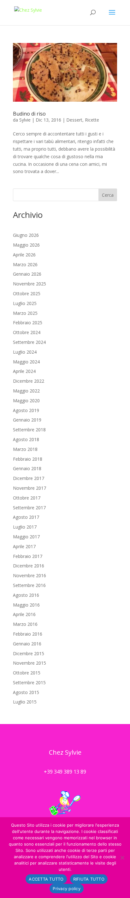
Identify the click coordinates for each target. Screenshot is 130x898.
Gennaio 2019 (27, 420)
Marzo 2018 (25, 449)
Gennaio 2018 (27, 468)
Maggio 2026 (26, 245)
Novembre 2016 (29, 575)
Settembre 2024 (29, 342)
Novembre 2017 (29, 488)
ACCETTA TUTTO (46, 879)
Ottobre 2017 (26, 498)
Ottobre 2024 (26, 332)
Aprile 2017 (24, 546)
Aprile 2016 (24, 614)
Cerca (108, 195)
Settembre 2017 (29, 508)
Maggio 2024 (26, 362)
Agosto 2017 (26, 517)
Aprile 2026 (24, 255)
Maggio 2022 (26, 391)
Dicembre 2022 (28, 381)
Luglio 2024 (25, 352)
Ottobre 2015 (26, 673)
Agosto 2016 (26, 595)
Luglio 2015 (25, 702)
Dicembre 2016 (28, 566)
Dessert (74, 120)
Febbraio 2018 (27, 459)
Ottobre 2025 (26, 293)
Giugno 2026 (26, 235)
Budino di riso (29, 113)
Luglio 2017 (25, 527)
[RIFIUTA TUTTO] (122, 857)
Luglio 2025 (25, 303)
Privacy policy (66, 888)
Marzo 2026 (25, 264)
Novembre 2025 (29, 284)
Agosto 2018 (26, 439)
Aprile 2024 (24, 371)
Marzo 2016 (25, 624)
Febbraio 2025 (27, 323)
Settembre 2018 (29, 430)
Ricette (92, 120)
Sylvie (25, 120)
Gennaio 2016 (27, 644)
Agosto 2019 (26, 410)
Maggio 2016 (26, 605)
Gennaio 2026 (27, 274)
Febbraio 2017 (27, 556)
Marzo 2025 (25, 313)
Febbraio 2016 (27, 634)
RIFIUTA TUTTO (88, 879)
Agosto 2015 (26, 692)
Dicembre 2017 (28, 478)
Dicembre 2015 (28, 653)
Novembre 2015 (29, 663)
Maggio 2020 (26, 401)
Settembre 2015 (29, 682)
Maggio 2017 (26, 537)
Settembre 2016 (29, 585)
